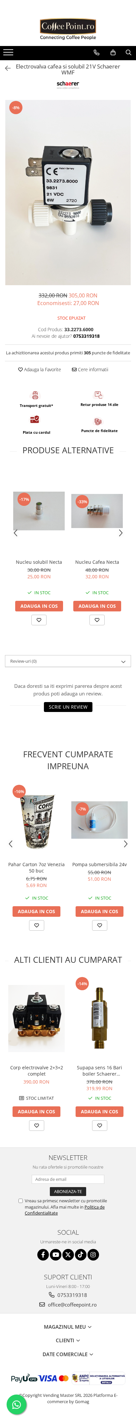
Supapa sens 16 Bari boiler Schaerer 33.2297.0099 (99, 1070)
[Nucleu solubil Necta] (39, 511)
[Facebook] (43, 1255)
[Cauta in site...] (128, 52)
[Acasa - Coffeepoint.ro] (68, 29)
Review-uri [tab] (23, 661)
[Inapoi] (5, 68)
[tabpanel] (68, 192)
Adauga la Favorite (42, 369)
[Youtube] (55, 1255)
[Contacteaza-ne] (96, 52)
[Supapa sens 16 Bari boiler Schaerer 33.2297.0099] (99, 1018)
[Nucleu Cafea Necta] (97, 511)
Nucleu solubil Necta (39, 562)
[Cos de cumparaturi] (113, 52)
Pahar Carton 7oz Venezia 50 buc (36, 867)
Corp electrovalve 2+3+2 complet (36, 1070)
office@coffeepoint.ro (72, 1304)
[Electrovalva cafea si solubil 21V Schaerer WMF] (68, 192)
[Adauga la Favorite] (39, 620)
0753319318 (71, 1295)
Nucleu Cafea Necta (97, 562)
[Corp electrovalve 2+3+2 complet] (36, 1018)
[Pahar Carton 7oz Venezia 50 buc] (36, 820)
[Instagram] (93, 1255)
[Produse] (9, 54)
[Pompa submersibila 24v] (99, 820)
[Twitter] (68, 1255)
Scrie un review (68, 707)
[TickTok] (80, 1255)
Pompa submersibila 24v (99, 864)
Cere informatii (92, 369)
